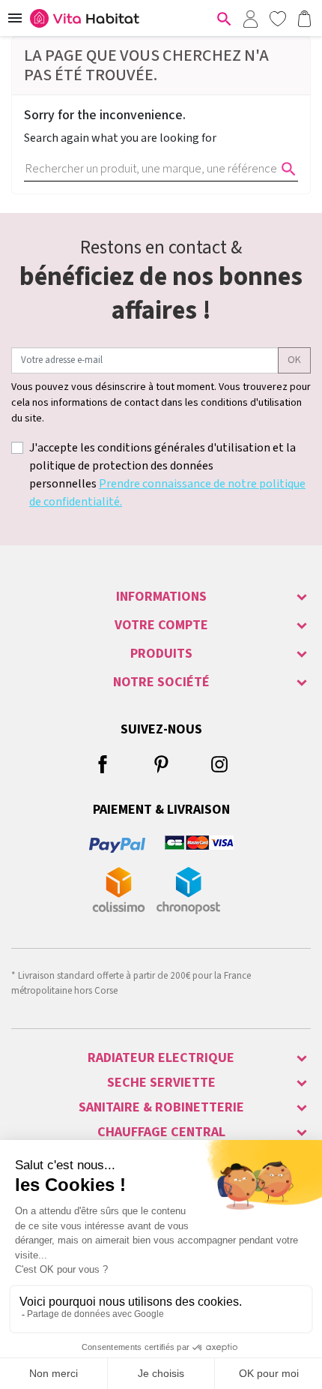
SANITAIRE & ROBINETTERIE (161, 1107)
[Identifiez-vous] (250, 18)
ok (294, 360)
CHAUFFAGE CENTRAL (161, 1132)
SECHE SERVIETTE (161, 1082)
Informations (161, 596)
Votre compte (161, 625)
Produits (161, 653)
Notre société (161, 682)
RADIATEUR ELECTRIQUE (161, 1057)
